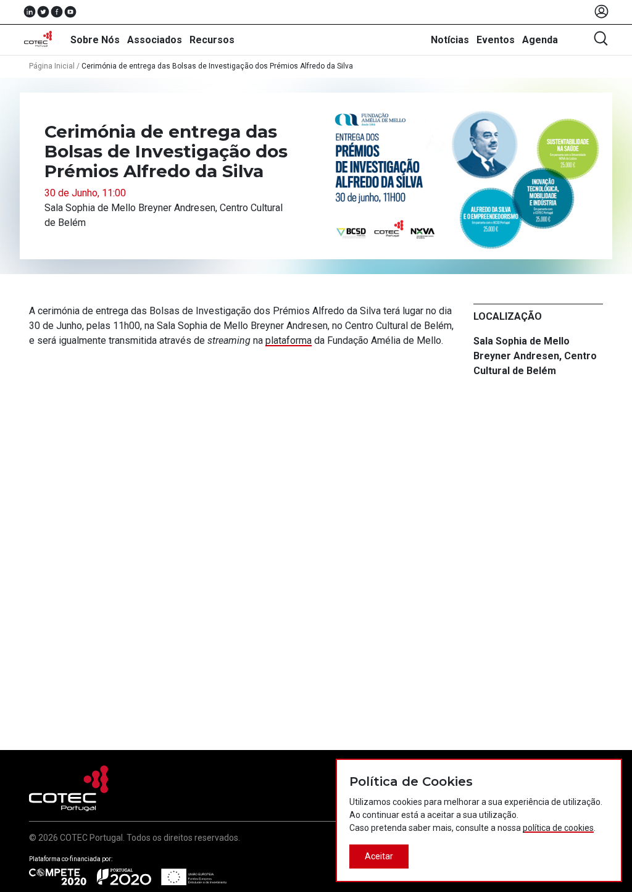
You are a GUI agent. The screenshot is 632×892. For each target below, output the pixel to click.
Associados (154, 40)
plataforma (288, 340)
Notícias (450, 40)
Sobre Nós (95, 40)
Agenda (540, 40)
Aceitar (379, 856)
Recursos (212, 40)
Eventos (495, 40)
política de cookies (558, 828)
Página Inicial (52, 66)
